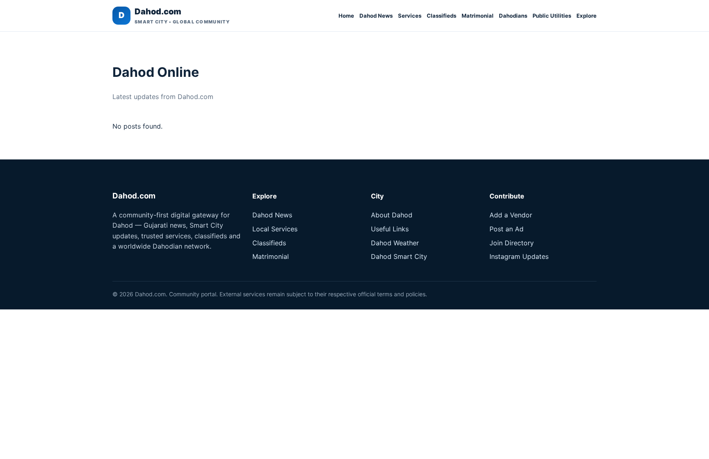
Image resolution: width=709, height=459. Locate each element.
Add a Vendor (510, 215)
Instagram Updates (519, 256)
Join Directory (511, 243)
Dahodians (513, 15)
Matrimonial (478, 15)
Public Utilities (552, 15)
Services (409, 15)
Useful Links (390, 229)
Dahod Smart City (399, 256)
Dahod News (376, 15)
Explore (586, 15)
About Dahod (391, 215)
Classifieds (441, 15)
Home (346, 15)
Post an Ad (506, 229)
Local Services (274, 229)
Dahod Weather (395, 243)
